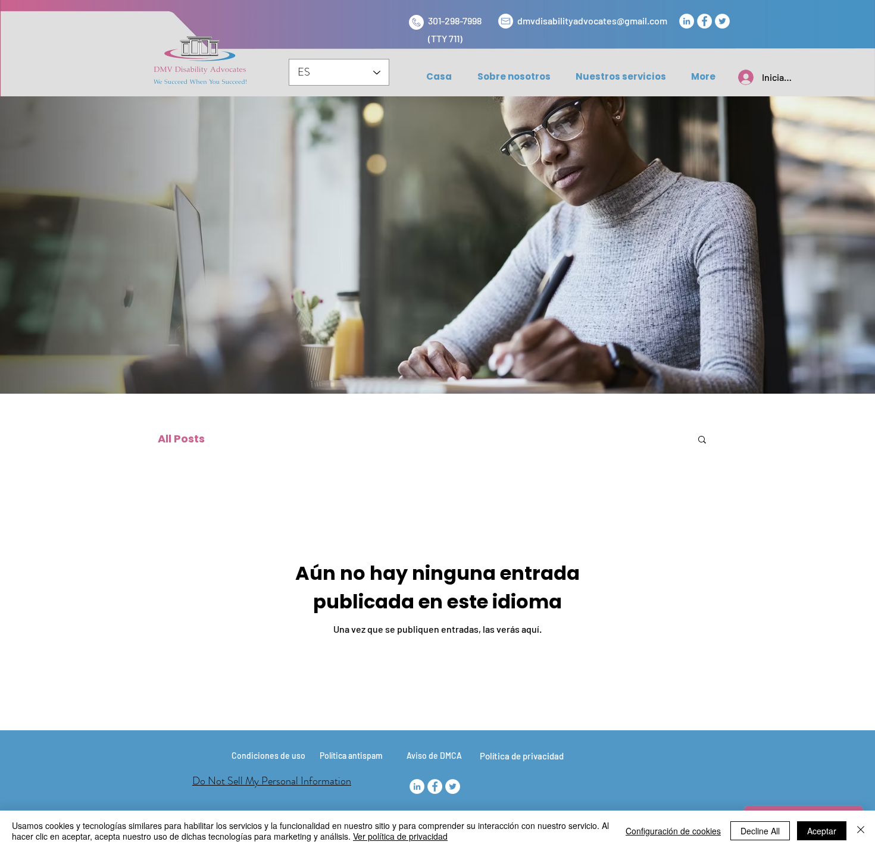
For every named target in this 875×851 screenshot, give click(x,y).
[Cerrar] (861, 830)
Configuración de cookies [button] (673, 831)
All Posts (181, 438)
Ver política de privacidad (400, 836)
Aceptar (821, 831)
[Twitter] (722, 21)
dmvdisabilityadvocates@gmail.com (592, 20)
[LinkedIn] (686, 21)
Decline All (760, 831)
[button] (702, 440)
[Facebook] (704, 21)
